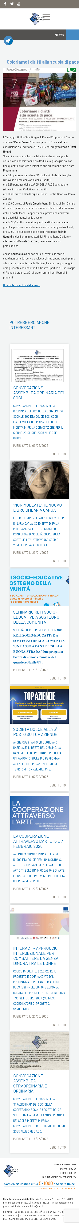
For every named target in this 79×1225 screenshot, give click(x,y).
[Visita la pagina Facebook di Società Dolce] (5, 5)
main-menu (46, 17)
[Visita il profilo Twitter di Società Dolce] (12, 5)
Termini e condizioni (64, 1164)
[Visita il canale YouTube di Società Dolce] (19, 5)
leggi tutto (58, 454)
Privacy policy (68, 1168)
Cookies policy (68, 1173)
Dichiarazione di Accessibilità (59, 1177)
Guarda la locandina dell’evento (21, 285)
